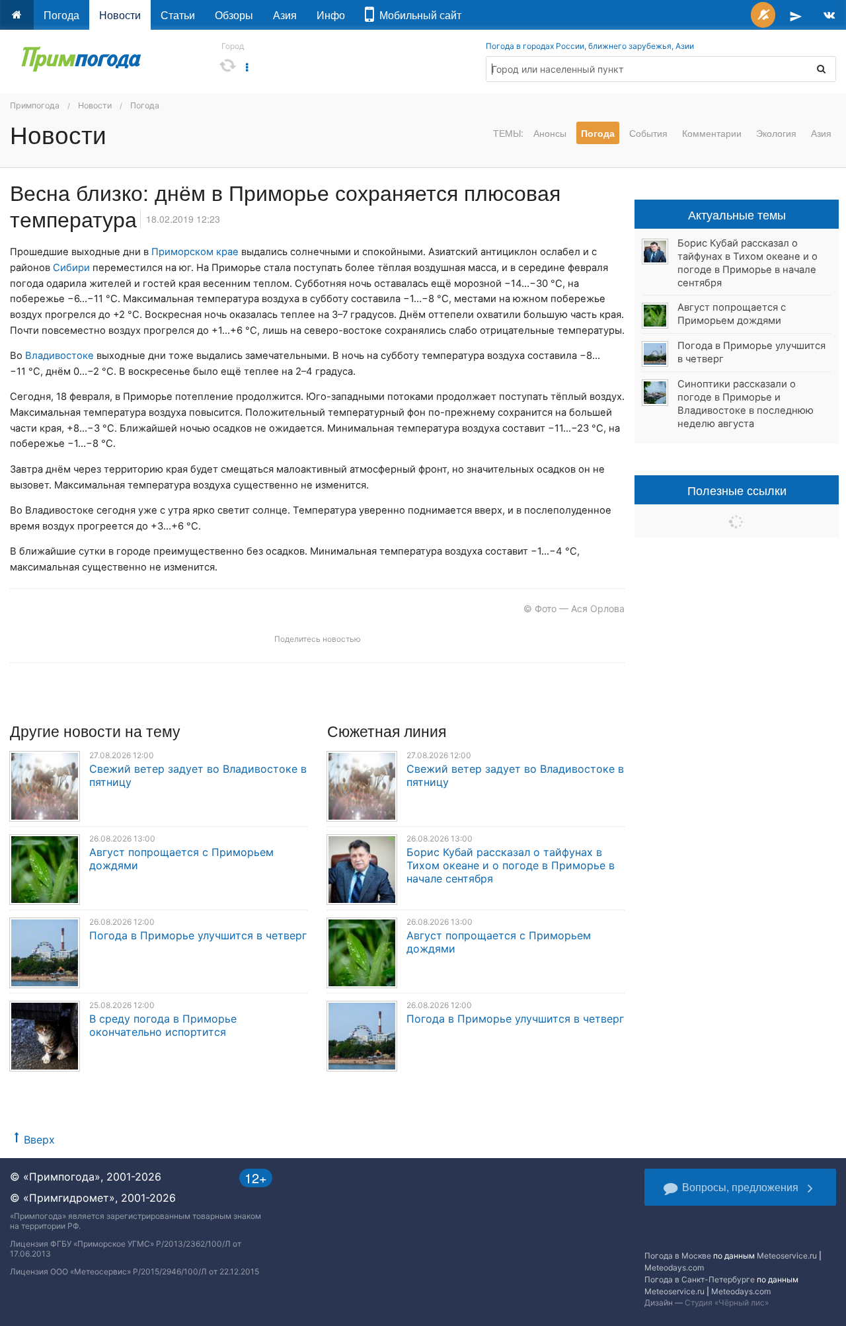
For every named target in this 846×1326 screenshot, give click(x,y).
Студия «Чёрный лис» (727, 1302)
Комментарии (712, 132)
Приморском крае (195, 252)
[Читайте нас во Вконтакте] (829, 15)
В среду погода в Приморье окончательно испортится (163, 1025)
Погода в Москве (677, 1256)
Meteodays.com (674, 1267)
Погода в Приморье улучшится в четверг (198, 935)
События (648, 132)
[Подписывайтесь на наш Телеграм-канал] (795, 15)
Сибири (71, 268)
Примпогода (34, 105)
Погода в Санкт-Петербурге (699, 1279)
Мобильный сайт (417, 14)
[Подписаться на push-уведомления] (763, 15)
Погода (61, 14)
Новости (120, 14)
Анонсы (549, 132)
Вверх (39, 1139)
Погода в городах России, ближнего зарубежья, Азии (590, 46)
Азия (285, 14)
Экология (776, 132)
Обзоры (234, 14)
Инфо (331, 14)
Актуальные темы (737, 214)
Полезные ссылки (737, 489)
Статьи (178, 14)
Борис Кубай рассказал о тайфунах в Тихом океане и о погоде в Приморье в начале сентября (510, 865)
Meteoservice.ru (787, 1256)
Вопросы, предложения (740, 1186)
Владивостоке (59, 356)
